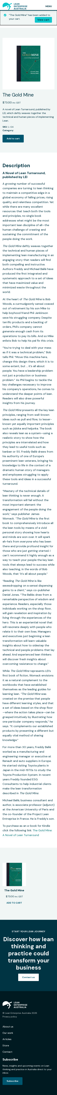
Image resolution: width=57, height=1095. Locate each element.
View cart (43, 19)
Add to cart (13, 138)
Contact (7, 1051)
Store (6, 1045)
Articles (7, 1039)
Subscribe (12, 1081)
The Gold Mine (14, 890)
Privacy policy (10, 1016)
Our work (8, 1033)
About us (8, 1026)
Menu (48, 6)
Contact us (28, 977)
